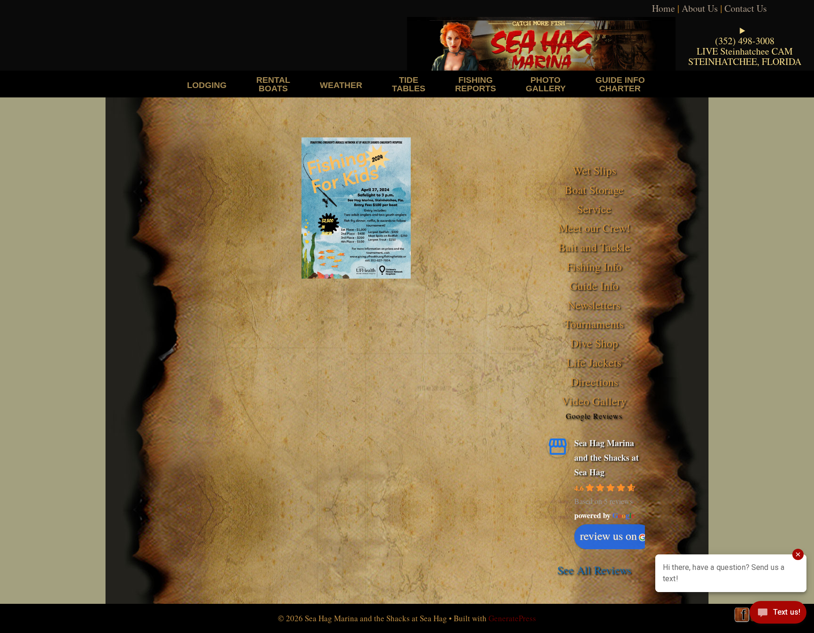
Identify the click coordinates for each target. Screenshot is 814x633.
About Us (700, 8)
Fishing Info (594, 266)
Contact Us (745, 8)
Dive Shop (594, 343)
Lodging (207, 84)
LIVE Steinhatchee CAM (745, 51)
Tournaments (594, 323)
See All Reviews (594, 569)
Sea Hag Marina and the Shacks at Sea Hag (606, 457)
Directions (594, 381)
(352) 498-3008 (744, 40)
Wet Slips (594, 170)
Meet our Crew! (594, 227)
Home (663, 8)
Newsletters (594, 304)
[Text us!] (778, 614)
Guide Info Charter (620, 84)
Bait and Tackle (594, 247)
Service (594, 208)
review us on (608, 535)
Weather (341, 84)
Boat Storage (594, 189)
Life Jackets (594, 362)
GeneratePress (512, 618)
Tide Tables (408, 84)
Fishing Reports (475, 84)
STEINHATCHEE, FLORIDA (744, 61)
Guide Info (594, 285)
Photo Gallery (546, 84)
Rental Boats (273, 84)
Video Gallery (594, 401)
